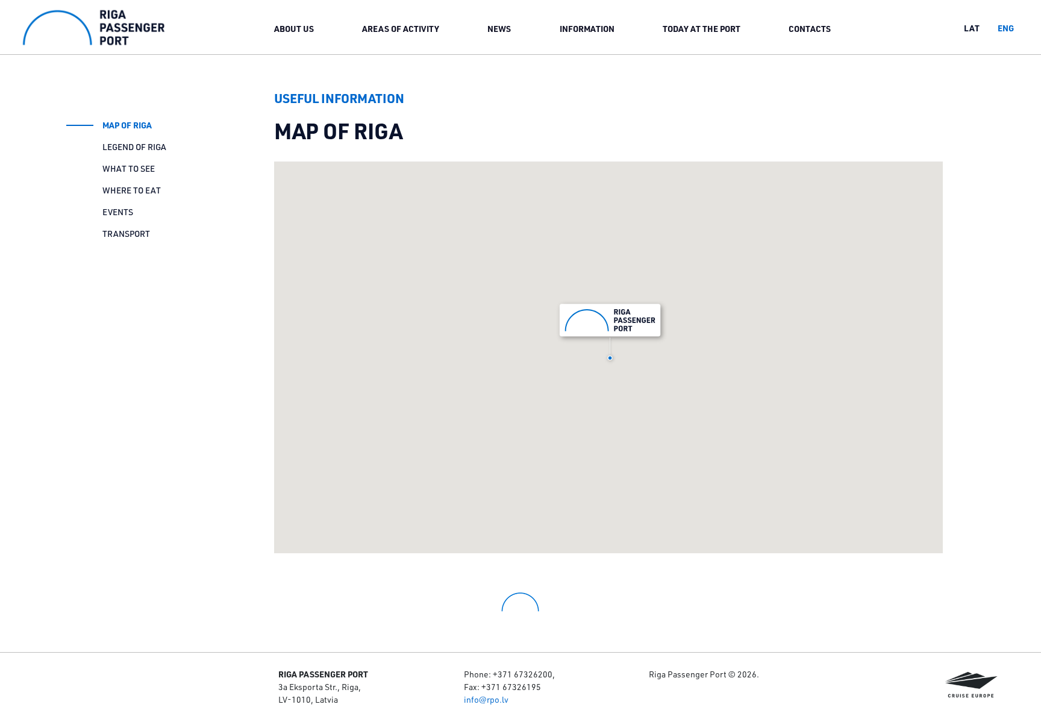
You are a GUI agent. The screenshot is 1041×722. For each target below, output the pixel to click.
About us (294, 28)
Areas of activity (400, 28)
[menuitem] (294, 28)
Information (587, 28)
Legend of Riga (134, 147)
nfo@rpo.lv (487, 699)
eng (1006, 28)
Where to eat (131, 190)
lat (972, 28)
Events (117, 212)
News (499, 28)
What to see (128, 169)
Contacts (810, 28)
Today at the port (701, 28)
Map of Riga (127, 125)
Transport (126, 234)
